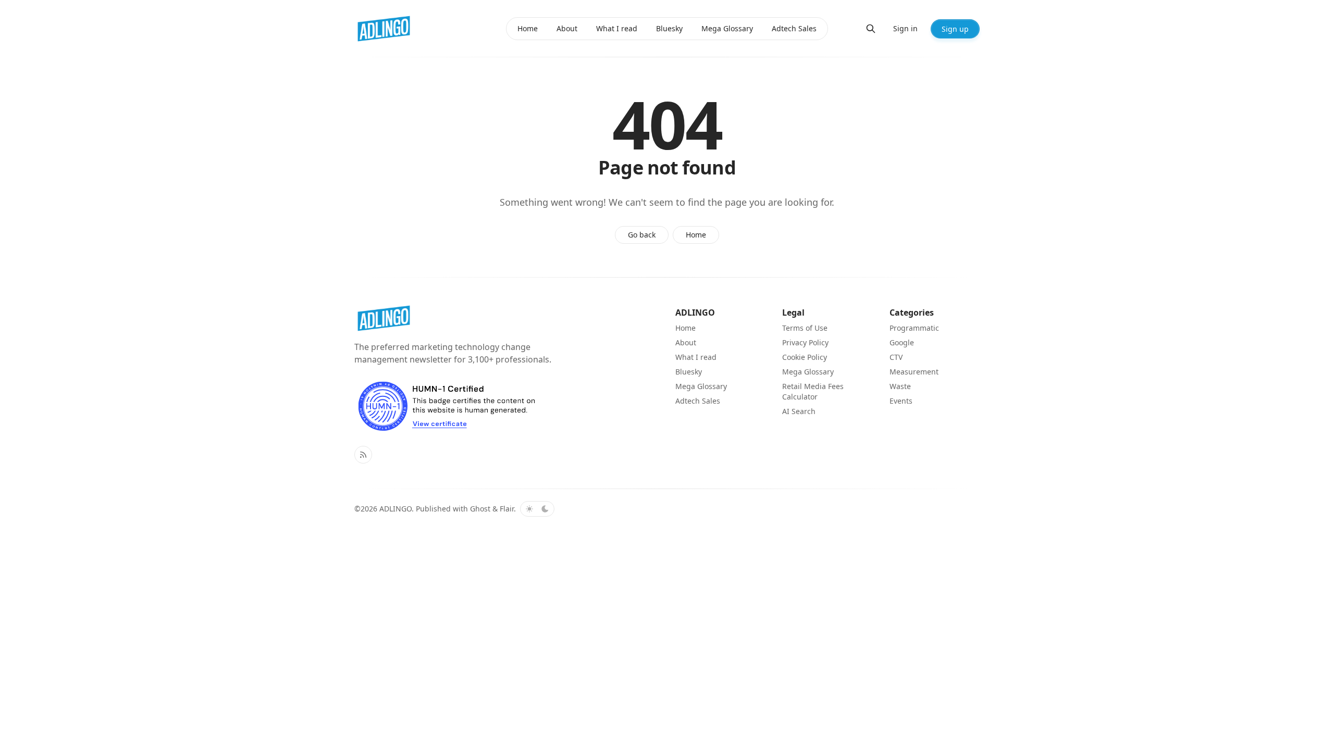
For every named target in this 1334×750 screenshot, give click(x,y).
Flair (507, 509)
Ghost (480, 509)
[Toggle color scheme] (537, 509)
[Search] (870, 28)
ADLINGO (395, 509)
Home (696, 235)
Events (901, 401)
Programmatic (914, 328)
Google (902, 342)
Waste (900, 386)
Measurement (914, 372)
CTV (896, 357)
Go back (642, 235)
